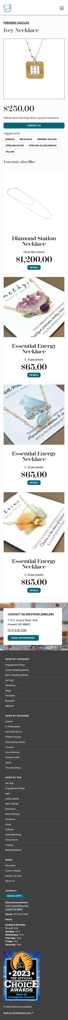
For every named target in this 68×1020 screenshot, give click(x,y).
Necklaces (26, 139)
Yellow (9, 151)
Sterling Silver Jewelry (43, 145)
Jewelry (10, 139)
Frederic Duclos (47, 139)
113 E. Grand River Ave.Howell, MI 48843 (17, 907)
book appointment (23, 637)
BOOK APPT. (14, 895)
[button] (61, 8)
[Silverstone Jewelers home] (7, 8)
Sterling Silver (14, 145)
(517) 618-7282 (17, 630)
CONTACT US (34, 125)
